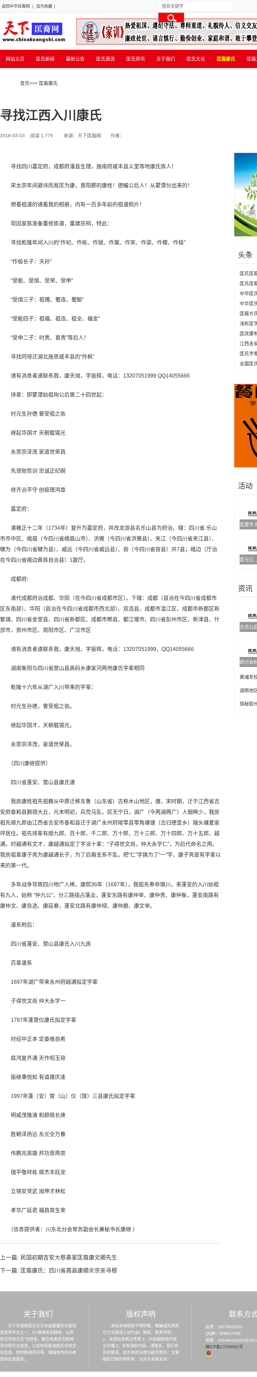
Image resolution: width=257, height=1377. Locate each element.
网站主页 (15, 58)
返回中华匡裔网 (16, 6)
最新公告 (75, 58)
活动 (245, 486)
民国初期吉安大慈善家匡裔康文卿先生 (68, 1257)
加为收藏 (44, 6)
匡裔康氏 (226, 58)
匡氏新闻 (45, 58)
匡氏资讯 (135, 58)
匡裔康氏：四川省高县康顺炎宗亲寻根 (68, 1271)
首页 (24, 83)
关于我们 (165, 58)
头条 (245, 255)
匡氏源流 (105, 58)
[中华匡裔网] (33, 42)
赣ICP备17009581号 (224, 1347)
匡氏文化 (195, 58)
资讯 (245, 588)
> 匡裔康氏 (46, 83)
